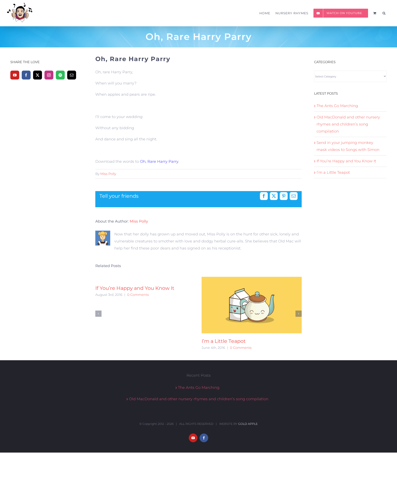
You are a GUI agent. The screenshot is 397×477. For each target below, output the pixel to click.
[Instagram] (48, 75)
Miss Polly (108, 174)
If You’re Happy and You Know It (134, 288)
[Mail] (71, 75)
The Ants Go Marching (337, 106)
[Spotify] (60, 75)
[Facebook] (26, 75)
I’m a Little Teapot (224, 341)
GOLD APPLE (248, 424)
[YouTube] (14, 75)
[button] (384, 13)
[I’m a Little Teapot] (252, 305)
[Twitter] (37, 75)
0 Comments (138, 295)
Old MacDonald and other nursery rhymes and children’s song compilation (348, 124)
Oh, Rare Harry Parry (159, 161)
